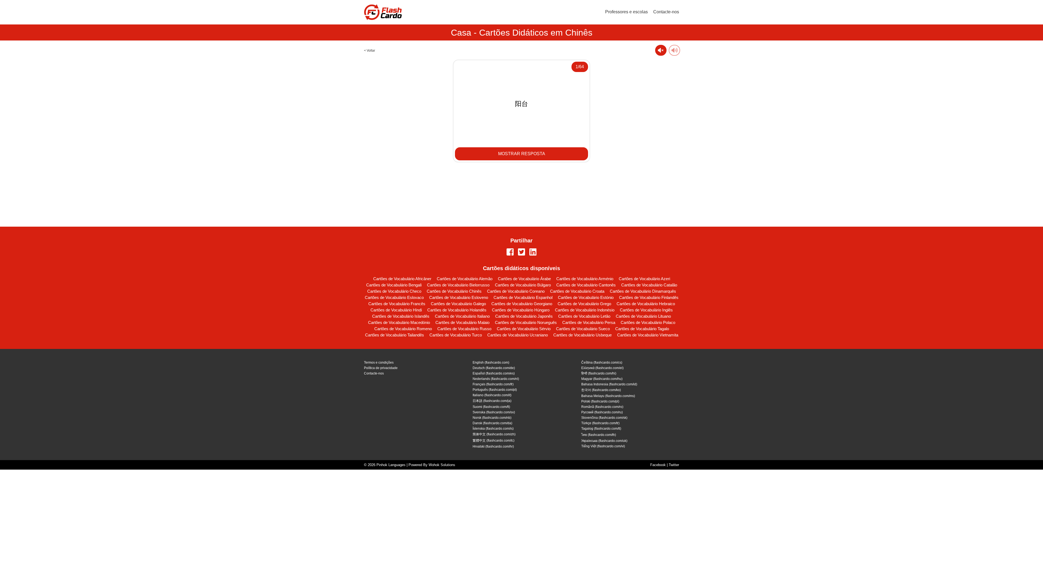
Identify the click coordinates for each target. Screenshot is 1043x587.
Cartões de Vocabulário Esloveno (458, 297)
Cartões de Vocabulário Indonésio (584, 310)
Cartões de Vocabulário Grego (584, 303)
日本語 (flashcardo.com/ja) (492, 401)
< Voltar (369, 50)
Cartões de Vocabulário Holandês (456, 310)
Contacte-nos (666, 12)
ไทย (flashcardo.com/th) (598, 435)
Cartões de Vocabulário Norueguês (526, 322)
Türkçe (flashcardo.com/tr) (600, 423)
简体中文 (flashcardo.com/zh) (494, 434)
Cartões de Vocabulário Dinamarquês (643, 291)
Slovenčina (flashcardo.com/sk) (604, 418)
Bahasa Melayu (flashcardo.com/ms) (608, 396)
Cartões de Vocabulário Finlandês (648, 297)
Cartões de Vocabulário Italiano (462, 316)
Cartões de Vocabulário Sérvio (524, 328)
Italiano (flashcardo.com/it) (492, 395)
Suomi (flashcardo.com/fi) (491, 407)
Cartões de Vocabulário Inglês (646, 310)
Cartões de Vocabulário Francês (396, 303)
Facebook (658, 465)
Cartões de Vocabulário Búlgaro (523, 285)
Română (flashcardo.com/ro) (602, 407)
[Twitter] (521, 252)
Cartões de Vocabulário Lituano (643, 316)
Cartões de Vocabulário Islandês (400, 316)
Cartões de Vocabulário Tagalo (642, 328)
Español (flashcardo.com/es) (494, 373)
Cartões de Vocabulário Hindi (396, 310)
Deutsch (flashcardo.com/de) (494, 368)
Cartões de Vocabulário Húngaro (520, 310)
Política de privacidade (381, 368)
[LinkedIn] (533, 252)
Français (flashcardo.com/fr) (493, 384)
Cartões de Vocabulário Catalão (649, 285)
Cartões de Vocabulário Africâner (402, 278)
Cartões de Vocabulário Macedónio (399, 322)
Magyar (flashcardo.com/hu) (602, 379)
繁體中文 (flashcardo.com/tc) (493, 440)
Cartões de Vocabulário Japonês (524, 316)
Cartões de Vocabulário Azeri (644, 278)
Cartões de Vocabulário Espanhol (523, 297)
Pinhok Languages (391, 465)
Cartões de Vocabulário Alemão (464, 278)
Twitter (674, 465)
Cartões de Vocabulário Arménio (584, 278)
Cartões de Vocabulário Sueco (583, 328)
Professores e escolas (626, 12)
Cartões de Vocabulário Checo (394, 291)
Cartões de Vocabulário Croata (577, 291)
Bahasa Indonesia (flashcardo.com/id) (609, 384)
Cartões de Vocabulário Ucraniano (517, 335)
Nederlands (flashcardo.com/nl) (496, 379)
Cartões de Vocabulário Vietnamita (647, 335)
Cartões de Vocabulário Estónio (586, 297)
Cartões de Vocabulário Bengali (394, 285)
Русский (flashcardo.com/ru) (602, 412)
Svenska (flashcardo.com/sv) (494, 412)
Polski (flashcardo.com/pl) (600, 401)
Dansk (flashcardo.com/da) (492, 423)
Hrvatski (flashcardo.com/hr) (493, 446)
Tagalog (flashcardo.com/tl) (601, 428)
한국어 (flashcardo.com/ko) (601, 390)
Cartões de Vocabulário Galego (458, 303)
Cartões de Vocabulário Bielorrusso (458, 285)
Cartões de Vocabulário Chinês (454, 291)
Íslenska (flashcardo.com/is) (493, 428)
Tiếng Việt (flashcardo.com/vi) (603, 446)
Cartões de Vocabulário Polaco (648, 322)
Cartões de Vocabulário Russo (464, 328)
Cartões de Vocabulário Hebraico (646, 303)
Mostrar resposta (521, 153)
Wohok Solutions (442, 465)
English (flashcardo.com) (491, 362)
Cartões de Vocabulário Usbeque (582, 335)
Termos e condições (379, 362)
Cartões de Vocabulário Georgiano (521, 303)
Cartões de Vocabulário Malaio (462, 322)
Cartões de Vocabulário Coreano (516, 291)
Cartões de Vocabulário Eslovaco (394, 297)
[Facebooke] (510, 252)
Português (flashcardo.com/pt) (495, 390)
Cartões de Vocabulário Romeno (403, 328)
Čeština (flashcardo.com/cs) (601, 362)
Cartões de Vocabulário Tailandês (394, 335)
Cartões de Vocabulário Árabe (524, 278)
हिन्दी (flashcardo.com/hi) (598, 373)
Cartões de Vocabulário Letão (584, 316)
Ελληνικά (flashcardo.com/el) (602, 368)
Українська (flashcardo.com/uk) (604, 441)
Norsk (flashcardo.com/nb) (492, 418)
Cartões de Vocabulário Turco (455, 335)
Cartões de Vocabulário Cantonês (586, 285)
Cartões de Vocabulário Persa (588, 322)
